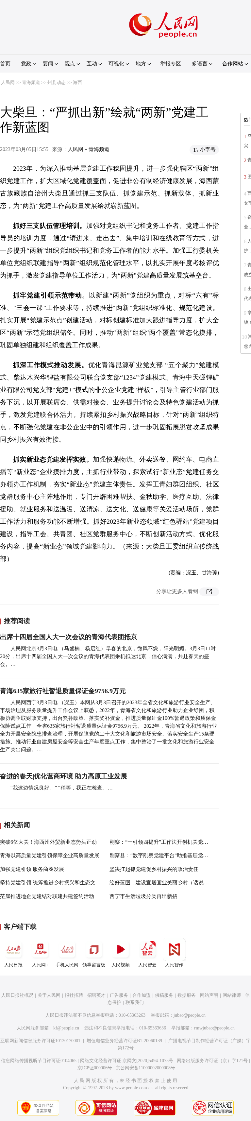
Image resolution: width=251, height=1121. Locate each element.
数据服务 (186, 995)
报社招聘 (74, 995)
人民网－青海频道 (88, 149)
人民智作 (174, 964)
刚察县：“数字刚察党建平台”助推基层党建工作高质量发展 (177, 855)
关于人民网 (49, 995)
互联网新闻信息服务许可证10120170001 (40, 1040)
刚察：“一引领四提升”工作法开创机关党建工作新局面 (171, 842)
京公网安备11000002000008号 (145, 1067)
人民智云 (147, 964)
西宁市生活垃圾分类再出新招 (143, 896)
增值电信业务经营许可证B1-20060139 (124, 1040)
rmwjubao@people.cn (214, 1028)
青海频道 (31, 82)
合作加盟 (141, 995)
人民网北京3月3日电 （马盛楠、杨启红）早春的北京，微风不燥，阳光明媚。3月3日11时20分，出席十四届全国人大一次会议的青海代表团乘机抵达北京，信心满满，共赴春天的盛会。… (108, 656)
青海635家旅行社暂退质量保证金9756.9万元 (63, 690)
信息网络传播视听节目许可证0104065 (38, 1060)
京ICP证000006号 (94, 1067)
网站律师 (232, 995)
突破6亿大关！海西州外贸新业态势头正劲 (48, 842)
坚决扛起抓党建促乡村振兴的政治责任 (153, 869)
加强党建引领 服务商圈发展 (32, 869)
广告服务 (119, 995)
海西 (77, 82)
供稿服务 (164, 995)
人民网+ (40, 964)
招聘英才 (96, 995)
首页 (5, 63)
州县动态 (56, 82)
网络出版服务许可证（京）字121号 (212, 1060)
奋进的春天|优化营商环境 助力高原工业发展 (63, 776)
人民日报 (13, 964)
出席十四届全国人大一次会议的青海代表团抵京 (68, 636)
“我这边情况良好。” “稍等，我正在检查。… (61, 787)
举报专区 (170, 63)
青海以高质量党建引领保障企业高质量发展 (49, 855)
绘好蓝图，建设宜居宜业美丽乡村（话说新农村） (167, 882)
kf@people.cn (66, 1028)
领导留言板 (93, 964)
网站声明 (209, 995)
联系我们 (135, 1002)
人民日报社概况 (17, 995)
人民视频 (120, 964)
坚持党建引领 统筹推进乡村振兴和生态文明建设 (55, 882)
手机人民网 (67, 964)
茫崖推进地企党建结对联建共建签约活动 (47, 896)
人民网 (8, 82)
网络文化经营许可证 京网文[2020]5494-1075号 (126, 1060)
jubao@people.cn (190, 1015)
